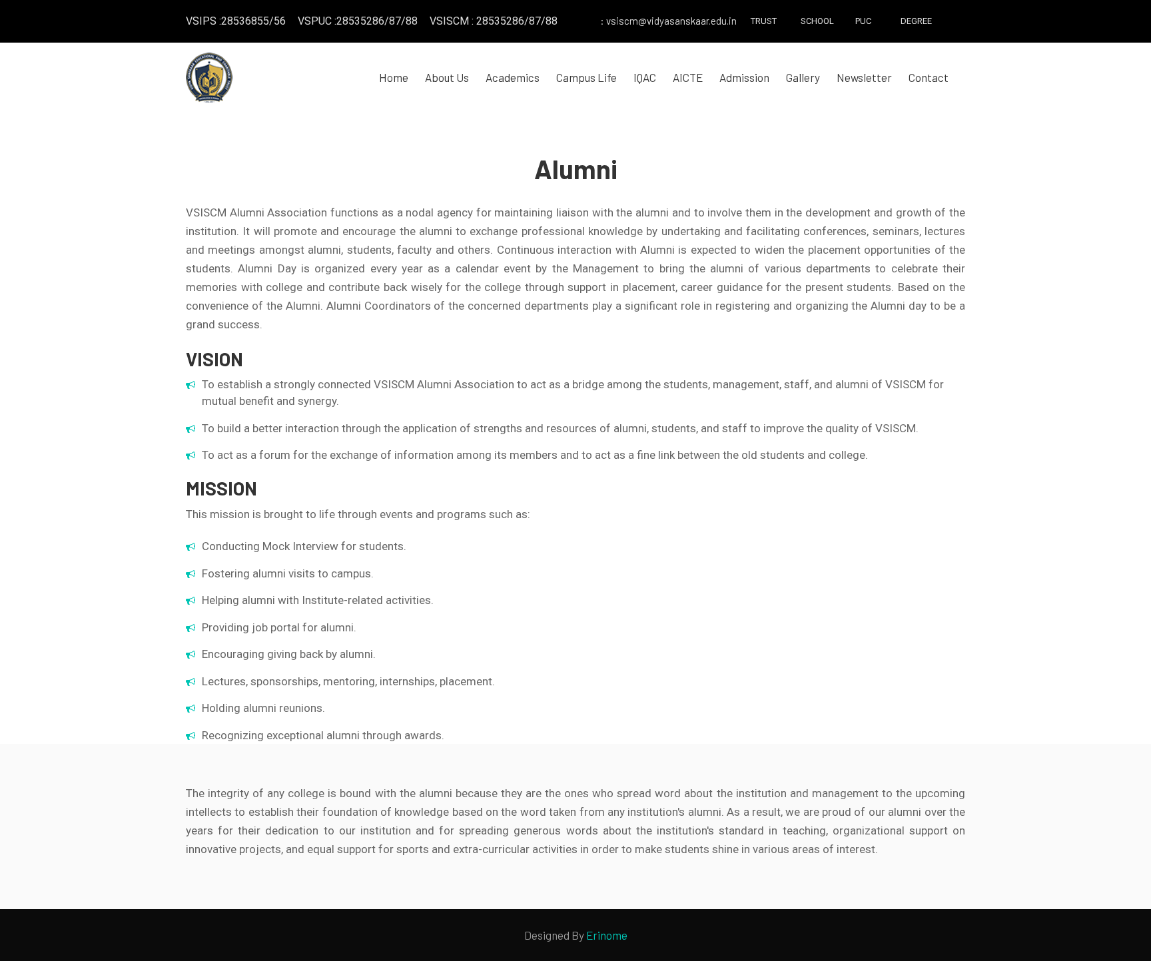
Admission (744, 77)
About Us (447, 77)
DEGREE (913, 21)
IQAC (644, 77)
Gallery (803, 77)
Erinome (606, 935)
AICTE (688, 77)
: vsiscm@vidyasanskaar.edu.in (668, 21)
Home (393, 77)
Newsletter (864, 77)
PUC (863, 21)
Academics (513, 77)
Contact (929, 77)
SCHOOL (813, 21)
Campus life (586, 77)
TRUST (763, 21)
